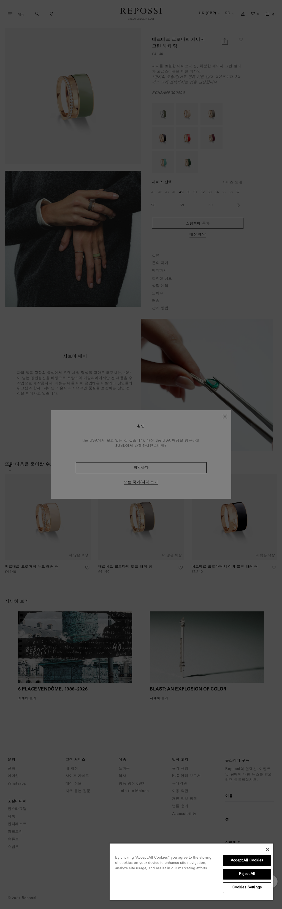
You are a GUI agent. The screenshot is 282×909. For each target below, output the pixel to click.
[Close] (267, 849)
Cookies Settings (247, 887)
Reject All (247, 874)
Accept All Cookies (247, 860)
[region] (191, 871)
